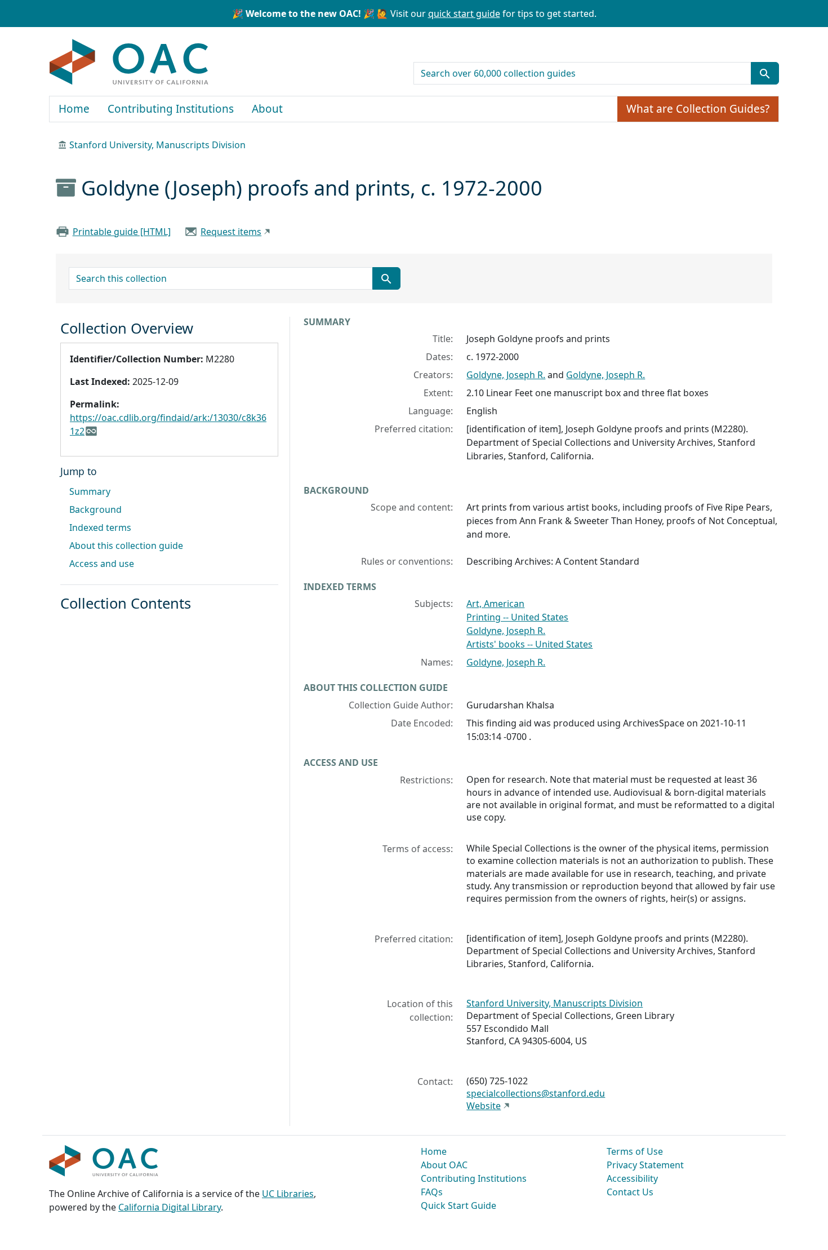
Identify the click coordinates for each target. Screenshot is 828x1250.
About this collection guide (126, 545)
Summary (89, 491)
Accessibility (632, 1178)
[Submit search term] (765, 73)
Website (483, 1106)
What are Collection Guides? (697, 108)
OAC (129, 62)
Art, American (495, 603)
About (267, 108)
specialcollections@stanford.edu (535, 1093)
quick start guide (464, 13)
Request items (231, 231)
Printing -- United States (517, 617)
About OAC (444, 1165)
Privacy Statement (645, 1165)
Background (95, 509)
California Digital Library (169, 1207)
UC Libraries (288, 1193)
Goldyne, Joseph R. (505, 375)
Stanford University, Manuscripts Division (157, 145)
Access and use (101, 563)
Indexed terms (100, 527)
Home (74, 108)
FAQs (432, 1192)
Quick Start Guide (458, 1205)
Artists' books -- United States (529, 644)
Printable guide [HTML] (122, 231)
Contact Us (630, 1192)
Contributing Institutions (171, 108)
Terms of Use (635, 1151)
